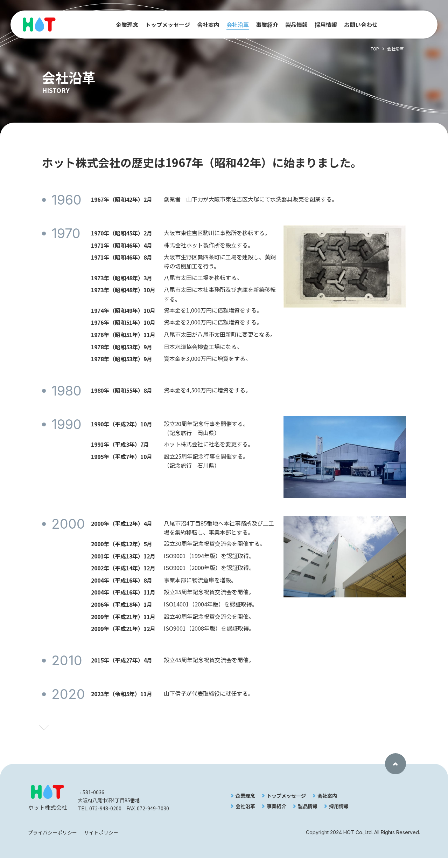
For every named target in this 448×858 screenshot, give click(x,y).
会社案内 (208, 24)
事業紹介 (267, 24)
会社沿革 (237, 24)
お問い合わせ (361, 24)
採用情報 (326, 24)
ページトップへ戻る (395, 763)
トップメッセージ (167, 24)
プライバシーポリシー (52, 832)
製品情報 (296, 24)
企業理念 (127, 24)
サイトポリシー (101, 832)
